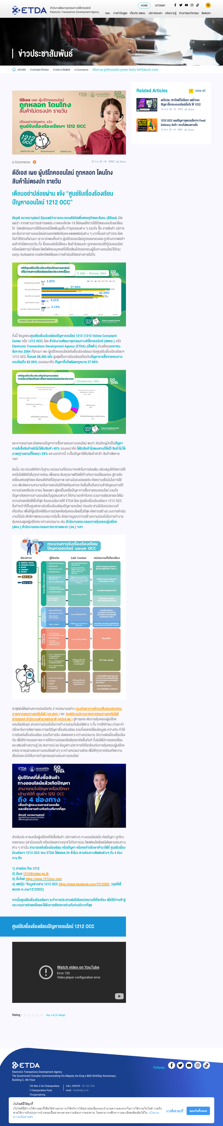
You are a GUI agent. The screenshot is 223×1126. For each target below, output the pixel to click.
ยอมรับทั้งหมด (198, 1111)
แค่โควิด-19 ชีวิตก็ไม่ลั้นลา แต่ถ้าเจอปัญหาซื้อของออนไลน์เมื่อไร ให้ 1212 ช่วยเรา (181, 102)
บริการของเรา (155, 13)
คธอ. (107, 13)
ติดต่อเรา (206, 13)
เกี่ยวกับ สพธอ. (138, 13)
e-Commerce (81, 69)
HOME (144, 5)
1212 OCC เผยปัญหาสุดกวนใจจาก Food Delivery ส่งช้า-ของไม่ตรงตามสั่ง (183, 122)
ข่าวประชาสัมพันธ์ (61, 69)
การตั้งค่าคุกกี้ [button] (174, 1111)
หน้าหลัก (22, 69)
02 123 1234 (88, 1086)
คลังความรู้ (170, 13)
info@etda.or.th (81, 1090)
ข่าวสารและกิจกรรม (189, 13)
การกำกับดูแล (120, 13)
